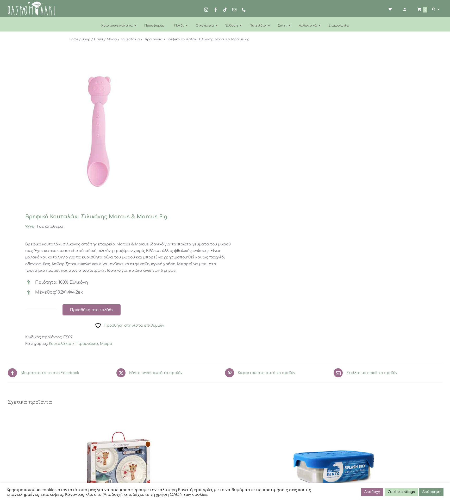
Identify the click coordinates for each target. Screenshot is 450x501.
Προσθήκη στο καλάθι (91, 310)
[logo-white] (31, 3)
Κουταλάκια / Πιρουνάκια (73, 344)
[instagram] (206, 10)
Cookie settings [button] (401, 492)
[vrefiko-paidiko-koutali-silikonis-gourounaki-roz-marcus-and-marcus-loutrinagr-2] (112, 131)
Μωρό (106, 344)
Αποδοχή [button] (372, 492)
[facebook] (216, 10)
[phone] (244, 10)
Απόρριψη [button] (431, 492)
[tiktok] (225, 10)
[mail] (234, 10)
